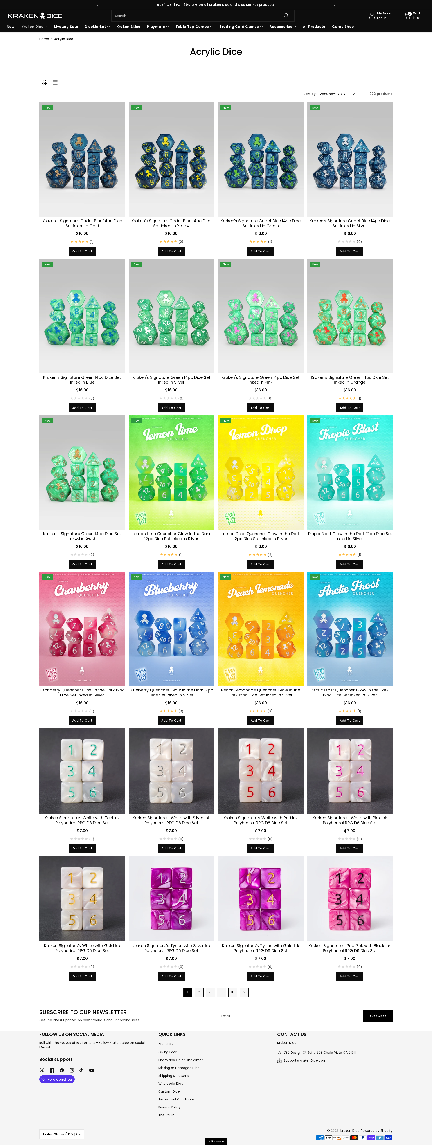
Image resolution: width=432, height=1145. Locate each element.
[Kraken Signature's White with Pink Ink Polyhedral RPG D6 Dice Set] (350, 771)
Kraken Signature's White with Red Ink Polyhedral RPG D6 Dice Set (260, 820)
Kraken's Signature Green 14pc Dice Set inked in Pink (260, 380)
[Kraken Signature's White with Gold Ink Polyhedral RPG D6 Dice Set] (82, 899)
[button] (413, 16)
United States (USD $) (60, 1134)
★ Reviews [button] (216, 1141)
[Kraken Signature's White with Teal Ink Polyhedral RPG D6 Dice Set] (82, 771)
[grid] (44, 82)
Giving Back (167, 1052)
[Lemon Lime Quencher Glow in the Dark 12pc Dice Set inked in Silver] (171, 472)
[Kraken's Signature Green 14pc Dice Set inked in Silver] (171, 316)
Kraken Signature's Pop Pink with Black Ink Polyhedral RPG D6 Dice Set (350, 948)
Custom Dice (169, 1091)
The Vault (166, 1115)
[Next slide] (335, 5)
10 (233, 992)
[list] (55, 82)
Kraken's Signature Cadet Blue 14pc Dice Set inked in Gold (82, 223)
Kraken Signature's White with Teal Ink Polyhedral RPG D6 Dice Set (82, 820)
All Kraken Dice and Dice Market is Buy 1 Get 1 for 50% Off (216, 4)
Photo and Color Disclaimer (180, 1060)
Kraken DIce (32, 26)
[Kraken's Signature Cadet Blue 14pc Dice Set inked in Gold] (82, 159)
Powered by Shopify (377, 1130)
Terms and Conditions (176, 1099)
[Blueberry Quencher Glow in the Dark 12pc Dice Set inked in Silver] (171, 629)
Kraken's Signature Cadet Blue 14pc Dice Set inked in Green (261, 223)
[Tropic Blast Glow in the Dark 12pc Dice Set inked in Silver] (350, 472)
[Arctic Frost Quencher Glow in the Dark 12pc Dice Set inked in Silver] (350, 629)
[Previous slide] (97, 5)
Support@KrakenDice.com (305, 1060)
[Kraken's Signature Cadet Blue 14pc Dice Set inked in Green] (261, 159)
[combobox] (203, 15)
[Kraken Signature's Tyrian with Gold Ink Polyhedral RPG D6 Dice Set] (261, 899)
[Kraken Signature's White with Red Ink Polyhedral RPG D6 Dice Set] (261, 771)
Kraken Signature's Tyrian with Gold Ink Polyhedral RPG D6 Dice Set (260, 948)
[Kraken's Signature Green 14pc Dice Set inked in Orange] (350, 316)
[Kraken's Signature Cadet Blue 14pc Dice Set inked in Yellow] (171, 159)
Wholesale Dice (170, 1083)
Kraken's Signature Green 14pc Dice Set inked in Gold (82, 536)
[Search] (286, 15)
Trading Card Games (239, 26)
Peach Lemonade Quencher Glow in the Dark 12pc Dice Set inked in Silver (260, 692)
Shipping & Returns (173, 1075)
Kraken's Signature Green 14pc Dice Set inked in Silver (171, 380)
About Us (165, 1044)
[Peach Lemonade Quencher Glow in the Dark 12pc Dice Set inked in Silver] (261, 629)
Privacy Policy (169, 1107)
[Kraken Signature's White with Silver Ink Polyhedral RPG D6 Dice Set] (171, 771)
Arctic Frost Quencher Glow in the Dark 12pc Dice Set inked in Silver (350, 692)
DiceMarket (95, 26)
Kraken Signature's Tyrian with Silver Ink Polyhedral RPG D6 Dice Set (171, 948)
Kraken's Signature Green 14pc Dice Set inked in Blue (82, 380)
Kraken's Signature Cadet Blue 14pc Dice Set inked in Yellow (171, 223)
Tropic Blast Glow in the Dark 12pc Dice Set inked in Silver (349, 536)
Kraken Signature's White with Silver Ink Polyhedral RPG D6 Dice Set (171, 820)
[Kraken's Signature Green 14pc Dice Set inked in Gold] (82, 472)
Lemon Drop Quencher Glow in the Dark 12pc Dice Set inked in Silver (260, 536)
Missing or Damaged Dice (179, 1068)
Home (44, 39)
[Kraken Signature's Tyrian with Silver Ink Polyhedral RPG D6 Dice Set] (171, 899)
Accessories (281, 26)
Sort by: (310, 94)
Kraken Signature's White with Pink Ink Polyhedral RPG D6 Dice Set (350, 820)
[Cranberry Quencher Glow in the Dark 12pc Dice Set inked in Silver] (82, 629)
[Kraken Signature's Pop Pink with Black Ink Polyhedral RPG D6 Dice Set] (350, 899)
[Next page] (244, 992)
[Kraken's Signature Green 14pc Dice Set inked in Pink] (261, 316)
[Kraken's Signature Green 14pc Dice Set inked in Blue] (82, 316)
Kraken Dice (350, 1130)
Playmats (156, 26)
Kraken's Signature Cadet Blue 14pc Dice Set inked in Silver (350, 223)
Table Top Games (192, 26)
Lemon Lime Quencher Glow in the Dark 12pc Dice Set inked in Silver (171, 536)
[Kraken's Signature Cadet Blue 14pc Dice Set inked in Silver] (350, 159)
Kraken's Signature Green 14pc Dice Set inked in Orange (350, 380)
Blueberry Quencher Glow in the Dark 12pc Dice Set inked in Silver (171, 692)
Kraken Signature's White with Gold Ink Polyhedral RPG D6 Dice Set (82, 948)
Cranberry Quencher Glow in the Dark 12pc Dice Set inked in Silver (82, 692)
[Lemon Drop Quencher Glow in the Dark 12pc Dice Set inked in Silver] (261, 472)
